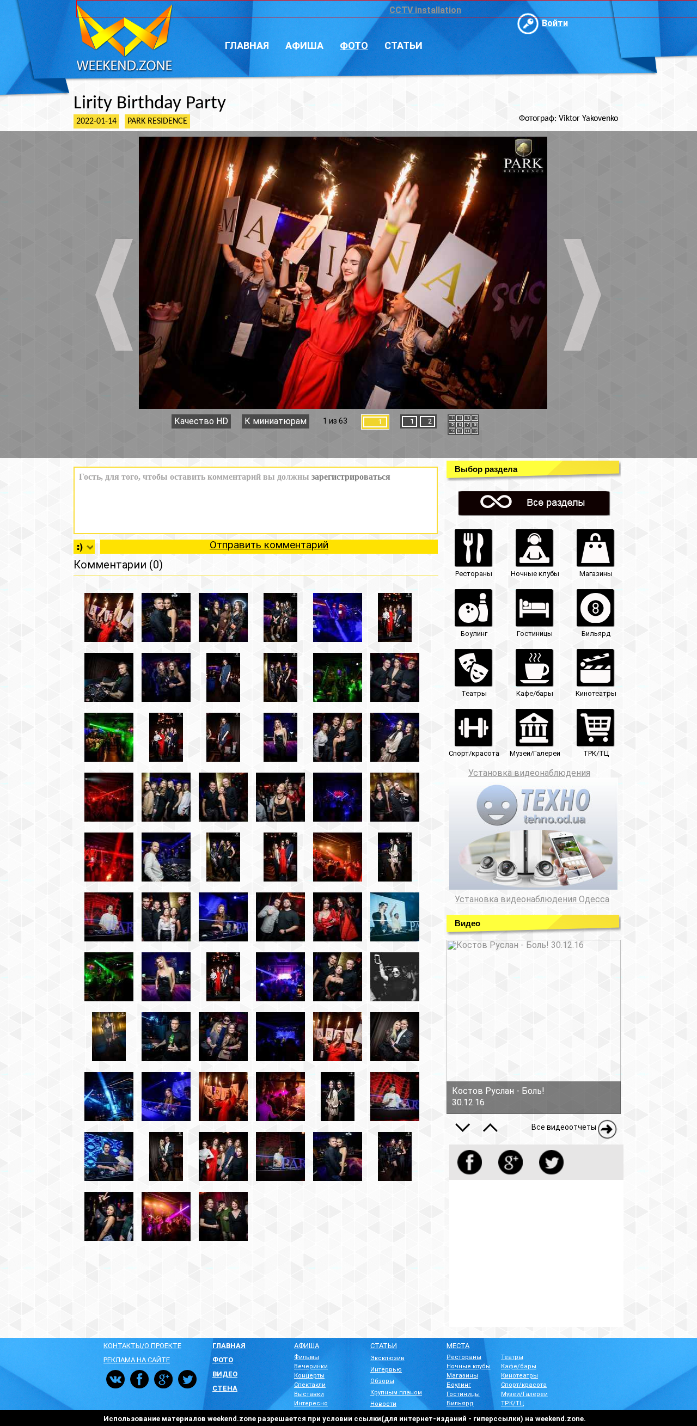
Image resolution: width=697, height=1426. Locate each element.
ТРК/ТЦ (512, 1403)
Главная (247, 45)
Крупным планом (396, 1392)
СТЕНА (224, 1388)
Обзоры (382, 1381)
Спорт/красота (524, 1384)
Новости (383, 1403)
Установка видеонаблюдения (529, 773)
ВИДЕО (224, 1374)
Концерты (309, 1375)
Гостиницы (463, 1394)
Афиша (304, 45)
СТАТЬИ (383, 1346)
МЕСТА (458, 1346)
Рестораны (464, 1357)
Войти (555, 23)
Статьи (403, 45)
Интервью (386, 1369)
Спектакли (310, 1384)
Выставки (309, 1394)
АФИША (306, 1346)
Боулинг (459, 1384)
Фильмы (306, 1357)
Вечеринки (311, 1366)
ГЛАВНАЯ (229, 1346)
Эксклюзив (387, 1358)
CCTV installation (425, 10)
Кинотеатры (519, 1375)
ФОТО (222, 1360)
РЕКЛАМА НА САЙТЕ (136, 1360)
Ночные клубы (469, 1366)
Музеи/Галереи (524, 1394)
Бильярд (460, 1403)
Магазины (462, 1375)
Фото (354, 45)
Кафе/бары (518, 1366)
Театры (512, 1357)
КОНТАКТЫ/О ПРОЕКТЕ (142, 1346)
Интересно (311, 1403)
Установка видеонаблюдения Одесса (532, 899)
